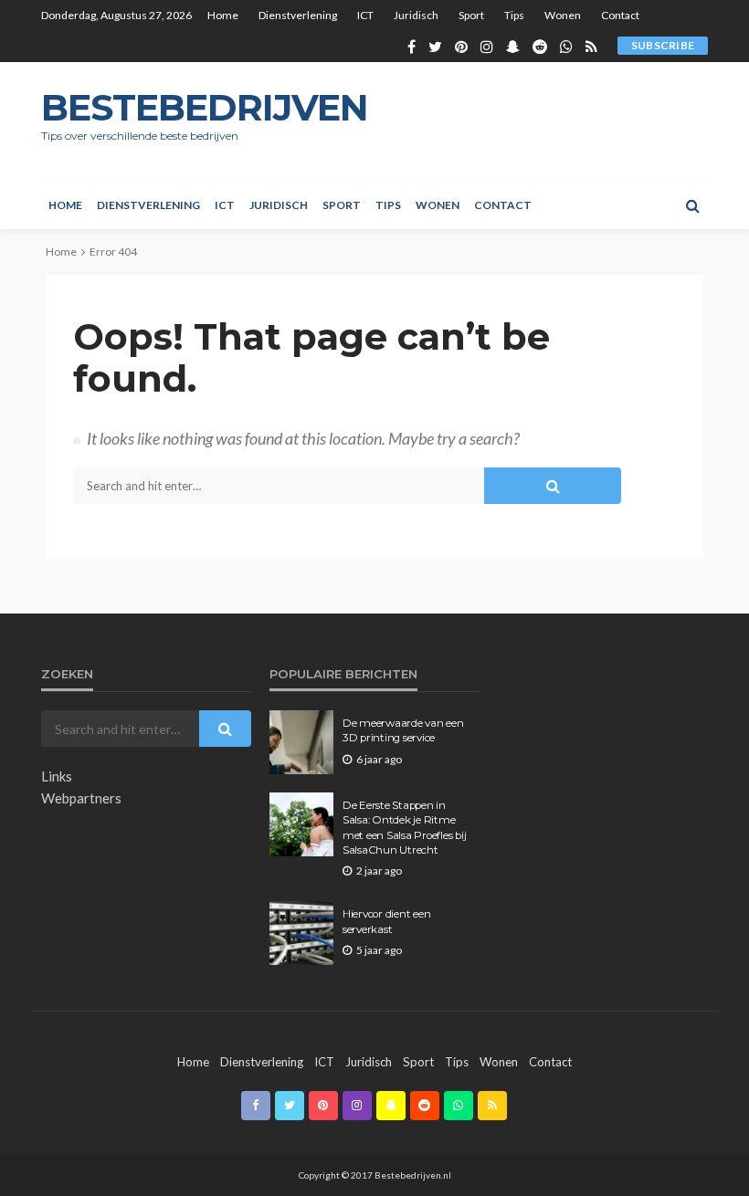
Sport (471, 15)
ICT (365, 15)
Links (56, 776)
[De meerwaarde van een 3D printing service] (301, 742)
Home (222, 15)
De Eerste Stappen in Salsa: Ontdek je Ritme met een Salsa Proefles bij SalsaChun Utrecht (404, 827)
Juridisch (416, 15)
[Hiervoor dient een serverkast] (301, 933)
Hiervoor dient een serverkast (386, 921)
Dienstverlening (297, 15)
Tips (514, 15)
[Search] (692, 205)
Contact (620, 15)
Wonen (562, 15)
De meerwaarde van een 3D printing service (403, 730)
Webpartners (81, 798)
